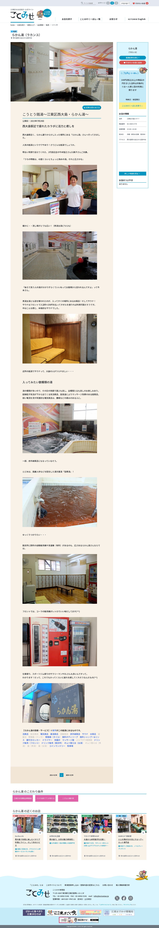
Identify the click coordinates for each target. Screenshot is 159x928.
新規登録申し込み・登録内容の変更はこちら (82, 885)
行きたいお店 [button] (133, 62)
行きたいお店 (140, 3)
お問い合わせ (107, 885)
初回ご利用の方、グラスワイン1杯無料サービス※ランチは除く (28, 850)
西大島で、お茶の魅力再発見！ (62, 839)
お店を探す (67, 19)
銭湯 (47, 25)
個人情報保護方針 (123, 885)
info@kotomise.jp (101, 896)
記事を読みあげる (92, 107)
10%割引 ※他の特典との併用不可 (62, 843)
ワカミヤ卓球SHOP (91, 836)
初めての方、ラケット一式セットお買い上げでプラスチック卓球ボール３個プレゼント (96, 844)
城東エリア (31, 25)
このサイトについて (54, 885)
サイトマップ (127, 905)
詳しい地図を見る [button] (132, 173)
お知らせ (113, 19)
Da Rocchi (19, 836)
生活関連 (40, 25)
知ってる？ (47, 13)
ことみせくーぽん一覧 (90, 19)
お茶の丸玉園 (54, 836)
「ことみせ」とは (36, 885)
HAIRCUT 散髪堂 (124, 836)
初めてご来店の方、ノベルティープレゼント (130, 847)
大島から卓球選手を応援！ (94, 839)
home (13, 25)
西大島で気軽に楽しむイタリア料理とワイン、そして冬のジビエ (27, 842)
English (137, 19)
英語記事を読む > (132, 57)
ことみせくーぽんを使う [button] (132, 105)
